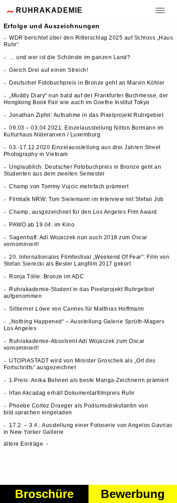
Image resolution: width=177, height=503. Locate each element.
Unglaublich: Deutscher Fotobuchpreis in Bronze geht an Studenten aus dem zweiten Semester (83, 170)
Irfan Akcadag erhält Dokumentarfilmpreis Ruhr (72, 393)
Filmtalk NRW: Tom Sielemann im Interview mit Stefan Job (86, 199)
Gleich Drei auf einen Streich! (48, 70)
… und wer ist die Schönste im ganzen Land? (69, 57)
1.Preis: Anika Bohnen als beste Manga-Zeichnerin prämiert (89, 380)
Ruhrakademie (49, 10)
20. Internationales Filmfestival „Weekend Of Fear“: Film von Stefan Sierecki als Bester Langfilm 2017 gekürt (87, 260)
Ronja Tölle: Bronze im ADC (46, 276)
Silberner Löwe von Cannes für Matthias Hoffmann (76, 309)
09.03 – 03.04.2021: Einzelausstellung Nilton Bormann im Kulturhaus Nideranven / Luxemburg (84, 131)
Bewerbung (133, 494)
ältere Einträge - (28, 444)
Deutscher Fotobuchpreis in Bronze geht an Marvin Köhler (87, 83)
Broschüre (44, 494)
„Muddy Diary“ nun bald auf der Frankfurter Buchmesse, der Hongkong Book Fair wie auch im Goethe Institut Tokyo (86, 99)
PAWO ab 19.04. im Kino (41, 224)
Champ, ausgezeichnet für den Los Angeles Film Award (83, 212)
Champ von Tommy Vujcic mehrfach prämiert (68, 186)
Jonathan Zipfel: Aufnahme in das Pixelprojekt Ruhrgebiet (86, 115)
